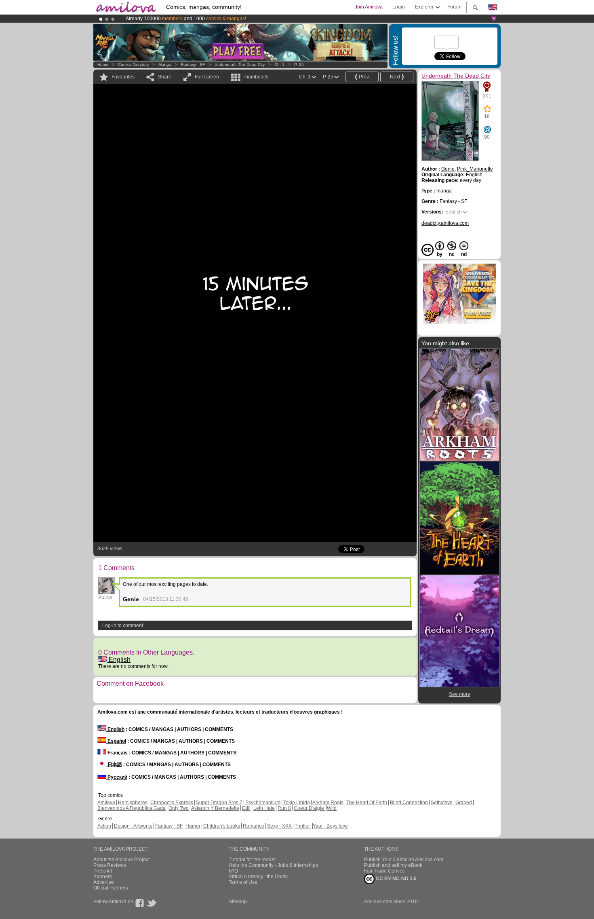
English (119, 659)
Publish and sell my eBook (393, 865)
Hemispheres (132, 802)
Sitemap (238, 901)
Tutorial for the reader (252, 859)
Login (398, 7)
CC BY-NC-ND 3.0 (396, 878)
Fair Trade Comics (384, 871)
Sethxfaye (442, 802)
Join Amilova (369, 7)
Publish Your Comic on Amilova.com (403, 859)
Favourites (123, 77)
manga (164, 64)
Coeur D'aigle (309, 808)
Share (164, 77)
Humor (192, 826)
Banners (102, 876)
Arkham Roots (327, 802)
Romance (253, 826)
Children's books (221, 826)
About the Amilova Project (121, 859)
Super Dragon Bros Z (219, 802)
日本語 (114, 764)
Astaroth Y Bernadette (215, 808)
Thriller (303, 826)
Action (104, 826)
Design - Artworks (133, 826)
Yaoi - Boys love (330, 826)
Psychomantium (262, 802)
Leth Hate (264, 808)
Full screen (207, 77)
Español (116, 741)
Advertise (103, 882)
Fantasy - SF (193, 64)
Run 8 (284, 808)
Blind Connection (409, 802)
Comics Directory (133, 64)
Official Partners (110, 888)
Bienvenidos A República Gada (131, 808)
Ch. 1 (279, 64)
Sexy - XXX (279, 826)
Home (102, 64)
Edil (246, 808)
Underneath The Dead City (240, 64)
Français (117, 753)
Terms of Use (243, 882)
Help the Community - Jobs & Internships (273, 865)
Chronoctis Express (171, 802)
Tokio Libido (296, 802)
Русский (116, 777)
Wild (332, 808)
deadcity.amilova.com (445, 223)
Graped (463, 802)
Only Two (179, 808)
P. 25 (299, 64)
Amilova (106, 802)
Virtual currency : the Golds (258, 876)
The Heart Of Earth (366, 802)
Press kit (102, 871)
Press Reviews (109, 865)
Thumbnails (255, 77)
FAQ (233, 871)
